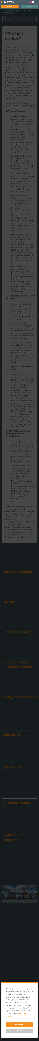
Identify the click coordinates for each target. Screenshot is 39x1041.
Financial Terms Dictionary (17, 10)
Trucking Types (15, 906)
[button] (10, 6)
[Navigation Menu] (37, 2)
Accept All (19, 1024)
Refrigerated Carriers (19, 697)
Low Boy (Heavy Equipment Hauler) (18, 664)
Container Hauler (16, 802)
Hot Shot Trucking (17, 572)
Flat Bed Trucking (17, 632)
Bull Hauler (11, 735)
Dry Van (8, 602)
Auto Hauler (12, 767)
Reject (19, 1031)
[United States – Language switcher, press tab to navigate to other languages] (31, 2)
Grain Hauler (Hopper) (12, 837)
